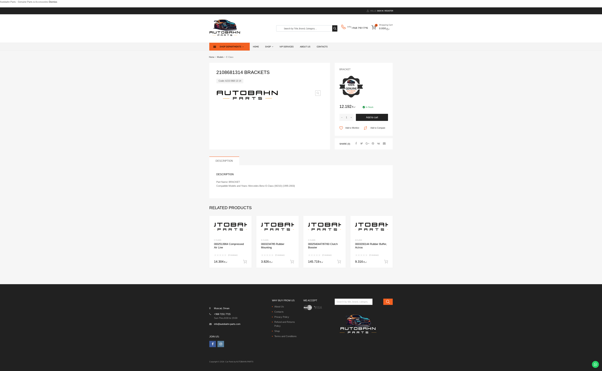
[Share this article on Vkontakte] (378, 143)
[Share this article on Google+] (367, 143)
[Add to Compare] (246, 227)
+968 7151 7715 (359, 28)
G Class (264, 240)
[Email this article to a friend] (384, 143)
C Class (217, 240)
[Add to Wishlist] (246, 221)
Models (220, 57)
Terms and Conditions (285, 336)
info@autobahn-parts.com (227, 324)
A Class (358, 240)
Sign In (380, 11)
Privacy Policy (281, 317)
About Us (305, 46)
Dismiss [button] (53, 1)
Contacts (322, 46)
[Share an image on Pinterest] (372, 143)
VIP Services (287, 46)
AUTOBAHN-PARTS (244, 362)
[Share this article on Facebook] (356, 143)
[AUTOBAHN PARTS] (225, 35)
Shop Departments (230, 46)
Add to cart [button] (245, 262)
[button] (318, 93)
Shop (268, 46)
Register (389, 11)
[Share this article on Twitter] (361, 143)
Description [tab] (224, 160)
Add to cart (372, 117)
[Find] (388, 302)
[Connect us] (212, 344)
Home (256, 46)
